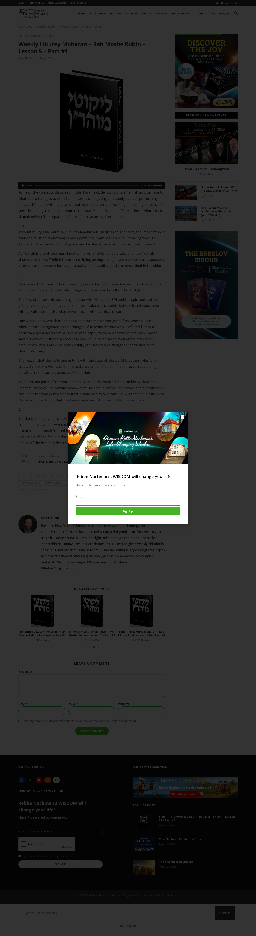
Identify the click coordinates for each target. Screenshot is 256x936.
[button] (182, 417)
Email (80, 496)
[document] (128, 468)
